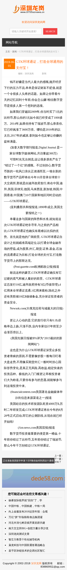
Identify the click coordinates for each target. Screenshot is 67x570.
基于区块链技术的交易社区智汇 (27, 550)
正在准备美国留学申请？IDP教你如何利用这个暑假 (28, 460)
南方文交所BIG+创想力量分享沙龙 (28, 528)
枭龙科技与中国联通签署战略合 (27, 545)
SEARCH (50, 31)
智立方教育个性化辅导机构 (24, 539)
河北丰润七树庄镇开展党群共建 (27, 522)
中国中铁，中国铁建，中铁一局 (27, 506)
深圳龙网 (36, 563)
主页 (7, 51)
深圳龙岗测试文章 (19, 534)
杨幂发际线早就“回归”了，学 (25, 500)
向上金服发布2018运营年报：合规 (28, 511)
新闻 (14, 51)
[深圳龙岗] (33, 12)
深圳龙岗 (29, 73)
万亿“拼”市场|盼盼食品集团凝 (26, 517)
